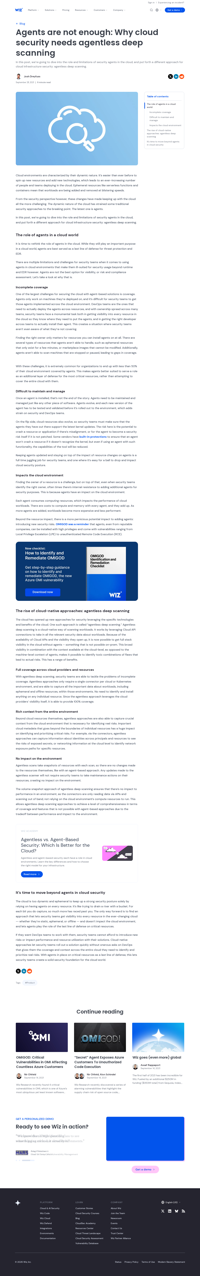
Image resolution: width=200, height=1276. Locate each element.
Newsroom (116, 1218)
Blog (22, 23)
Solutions (49, 10)
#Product (30, 982)
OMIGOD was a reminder (72, 524)
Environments (47, 1233)
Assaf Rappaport (150, 1065)
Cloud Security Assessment (89, 1238)
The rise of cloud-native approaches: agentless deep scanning (161, 133)
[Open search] (151, 10)
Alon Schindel (108, 1074)
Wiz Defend (46, 1223)
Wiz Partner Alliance (121, 1238)
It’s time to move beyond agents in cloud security (163, 143)
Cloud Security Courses (87, 1213)
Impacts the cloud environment (165, 125)
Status (118, 1262)
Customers (99, 10)
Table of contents (157, 96)
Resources (80, 10)
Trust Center (117, 1233)
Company (118, 10)
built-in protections (93, 437)
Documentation (48, 1238)
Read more (30, 874)
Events (114, 1223)
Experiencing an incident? (171, 2)
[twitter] (170, 76)
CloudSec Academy (85, 1223)
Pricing (65, 10)
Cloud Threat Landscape (87, 1233)
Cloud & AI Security (50, 1208)
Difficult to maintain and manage (162, 119)
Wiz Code (45, 1213)
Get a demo (174, 10)
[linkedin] (176, 76)
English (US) (172, 1202)
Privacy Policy (131, 1262)
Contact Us (116, 1228)
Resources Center (84, 1228)
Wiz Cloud (45, 1218)
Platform (32, 10)
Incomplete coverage (160, 112)
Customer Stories (84, 1208)
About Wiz (116, 1208)
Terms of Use (148, 1262)
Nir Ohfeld (30, 1074)
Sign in (151, 2)
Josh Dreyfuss (32, 76)
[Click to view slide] (22, 1160)
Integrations (46, 1228)
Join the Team (118, 1213)
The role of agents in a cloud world (161, 106)
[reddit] (181, 76)
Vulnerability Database (86, 1243)
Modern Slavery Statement (171, 1262)
